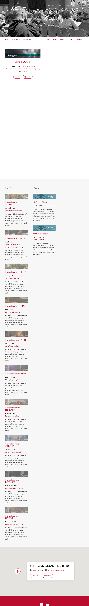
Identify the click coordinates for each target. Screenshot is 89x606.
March (7, 380)
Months (79, 39)
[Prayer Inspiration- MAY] (16, 301)
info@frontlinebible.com (56, 570)
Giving (78, 8)
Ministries (77, 5)
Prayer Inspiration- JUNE (15, 272)
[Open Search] (83, 8)
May (6, 312)
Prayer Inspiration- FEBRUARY (13, 409)
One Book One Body (56, 8)
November (8, 524)
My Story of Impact (41, 202)
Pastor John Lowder (28, 66)
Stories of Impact (49, 206)
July (6, 244)
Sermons (14, 39)
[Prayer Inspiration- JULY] (16, 234)
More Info (35, 575)
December (8, 488)
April (6, 346)
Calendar (69, 8)
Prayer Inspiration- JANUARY (13, 445)
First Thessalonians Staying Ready (29, 69)
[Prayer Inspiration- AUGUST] (16, 198)
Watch (68, 5)
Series (55, 39)
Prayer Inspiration (16, 210)
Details (17, 77)
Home (7, 39)
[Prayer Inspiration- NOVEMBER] (16, 511)
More (78, 10)
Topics (48, 39)
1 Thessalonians (23, 71)
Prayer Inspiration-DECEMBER (13, 481)
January (7, 452)
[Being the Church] (22, 56)
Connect (60, 5)
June (6, 278)
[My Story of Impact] (44, 198)
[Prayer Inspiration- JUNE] (16, 268)
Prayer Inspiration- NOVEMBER (13, 517)
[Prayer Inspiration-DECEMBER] (16, 475)
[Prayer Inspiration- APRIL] (16, 335)
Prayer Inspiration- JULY (15, 238)
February (8, 416)
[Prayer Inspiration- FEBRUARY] (16, 403)
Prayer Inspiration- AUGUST (13, 203)
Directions (47, 575)
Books (62, 39)
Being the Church (25, 39)
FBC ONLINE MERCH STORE (65, 10)
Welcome (51, 5)
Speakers (71, 39)
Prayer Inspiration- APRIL (15, 340)
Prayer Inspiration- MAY (15, 306)
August (7, 210)
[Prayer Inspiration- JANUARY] (16, 439)
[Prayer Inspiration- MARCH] (16, 369)
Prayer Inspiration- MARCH (16, 374)
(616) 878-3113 (38, 570)
